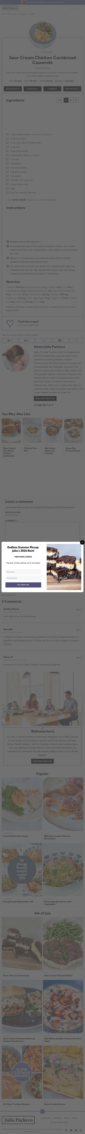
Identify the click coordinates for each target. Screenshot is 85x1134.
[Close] (82, 542)
